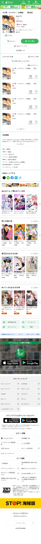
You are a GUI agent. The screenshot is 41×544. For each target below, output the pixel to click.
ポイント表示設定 (27, 448)
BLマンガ (11, 154)
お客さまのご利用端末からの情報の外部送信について (29, 479)
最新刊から (36, 65)
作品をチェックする (21, 46)
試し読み (9, 35)
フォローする (21, 16)
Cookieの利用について (28, 473)
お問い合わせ (5, 448)
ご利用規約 (4, 463)
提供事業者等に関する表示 (29, 463)
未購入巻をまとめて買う (22, 61)
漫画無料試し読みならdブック (8, 334)
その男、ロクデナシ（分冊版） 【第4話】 (24, 115)
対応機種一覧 (25, 438)
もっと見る (34, 221)
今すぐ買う (31, 41)
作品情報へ (19, 50)
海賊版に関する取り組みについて (8, 479)
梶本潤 (18, 16)
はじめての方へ (8, 438)
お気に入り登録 (34, 56)
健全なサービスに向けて (29, 468)
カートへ (13, 41)
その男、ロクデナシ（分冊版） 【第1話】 (24, 69)
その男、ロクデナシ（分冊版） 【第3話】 (24, 100)
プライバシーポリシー (8, 468)
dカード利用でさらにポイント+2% (24, 30)
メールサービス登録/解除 (8, 443)
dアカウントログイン (7, 453)
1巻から (29, 65)
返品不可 (18, 32)
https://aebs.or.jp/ (18, 495)
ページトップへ (20, 523)
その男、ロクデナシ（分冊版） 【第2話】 (24, 84)
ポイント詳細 (20, 26)
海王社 (9, 151)
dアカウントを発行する (20, 513)
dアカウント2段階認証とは (8, 473)
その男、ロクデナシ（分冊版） (17, 162)
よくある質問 (25, 443)
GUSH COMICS (13, 157)
